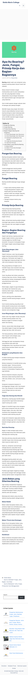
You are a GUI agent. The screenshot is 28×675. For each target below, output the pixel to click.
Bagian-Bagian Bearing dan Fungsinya (11, 131)
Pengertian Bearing (9, 125)
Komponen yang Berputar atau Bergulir (14, 138)
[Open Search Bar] (20, 5)
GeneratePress (14, 672)
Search (5, 594)
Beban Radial (9, 146)
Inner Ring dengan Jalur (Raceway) (15, 136)
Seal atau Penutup (11, 142)
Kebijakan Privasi (12, 666)
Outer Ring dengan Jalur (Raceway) (15, 134)
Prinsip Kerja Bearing (10, 129)
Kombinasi (9, 149)
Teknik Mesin (7, 577)
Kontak (14, 668)
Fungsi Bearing (8, 127)
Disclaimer (4, 666)
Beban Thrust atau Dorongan (14, 147)
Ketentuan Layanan (22, 666)
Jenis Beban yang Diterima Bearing (14, 144)
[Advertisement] (14, 24)
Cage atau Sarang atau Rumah (14, 141)
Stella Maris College (11, 2)
